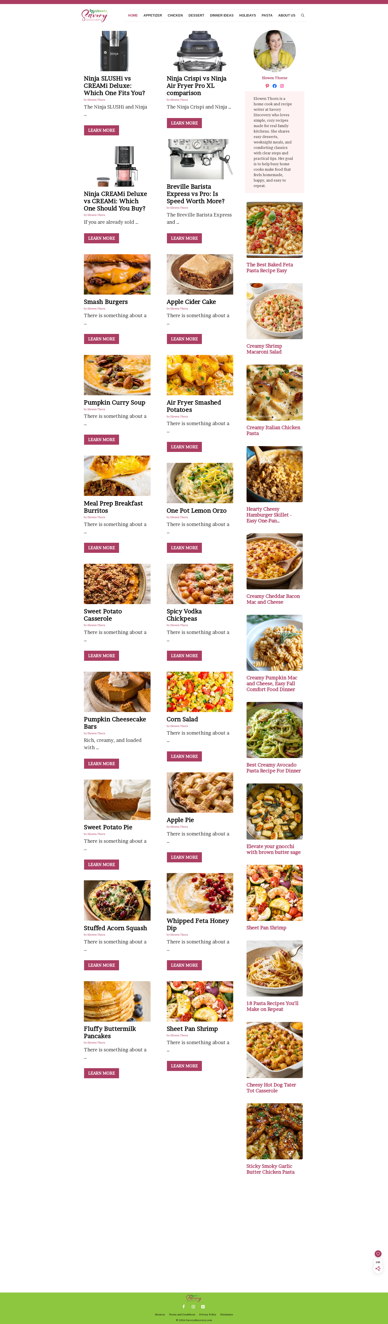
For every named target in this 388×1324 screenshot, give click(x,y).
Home (133, 15)
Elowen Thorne (274, 78)
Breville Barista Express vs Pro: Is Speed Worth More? (196, 194)
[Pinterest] (203, 1307)
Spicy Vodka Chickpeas (184, 615)
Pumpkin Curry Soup (115, 402)
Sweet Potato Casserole (103, 615)
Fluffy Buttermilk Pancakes (110, 1032)
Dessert (196, 15)
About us (286, 15)
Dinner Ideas (222, 15)
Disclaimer (226, 1314)
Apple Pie (180, 819)
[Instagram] (193, 1307)
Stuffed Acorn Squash (115, 928)
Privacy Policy (207, 1314)
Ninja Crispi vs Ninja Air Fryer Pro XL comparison (197, 85)
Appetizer (152, 15)
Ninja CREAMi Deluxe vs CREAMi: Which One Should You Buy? (115, 201)
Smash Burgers (106, 301)
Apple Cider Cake (191, 301)
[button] (302, 15)
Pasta (267, 15)
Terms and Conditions (182, 1314)
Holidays (247, 15)
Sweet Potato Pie (108, 827)
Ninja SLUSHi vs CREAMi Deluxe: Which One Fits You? (114, 85)
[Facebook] (183, 1307)
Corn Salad (182, 719)
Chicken (175, 15)
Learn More (101, 130)
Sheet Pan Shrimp (192, 1028)
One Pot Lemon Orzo (197, 510)
